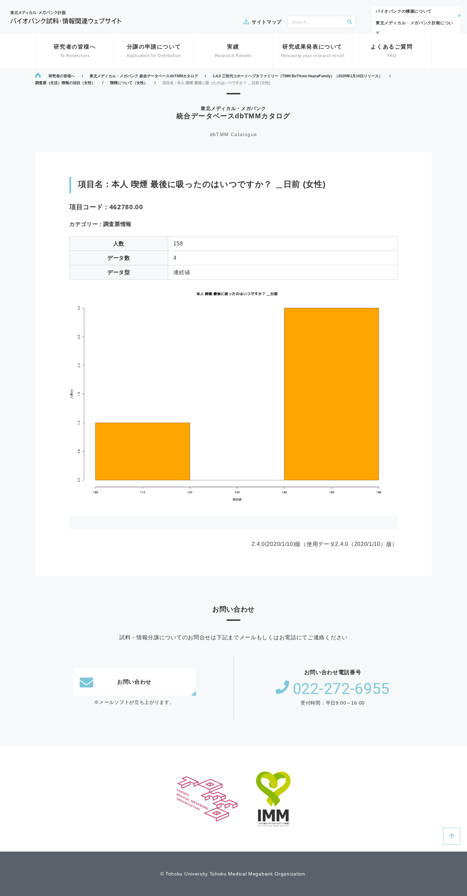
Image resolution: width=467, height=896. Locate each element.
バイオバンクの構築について (404, 11)
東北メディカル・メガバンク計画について (414, 28)
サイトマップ (267, 22)
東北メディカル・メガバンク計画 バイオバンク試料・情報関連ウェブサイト (65, 17)
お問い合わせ (134, 682)
